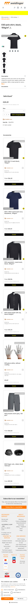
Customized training (7, 552)
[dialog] (14, 591)
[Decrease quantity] (4, 114)
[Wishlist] (18, 7)
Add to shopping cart (18, 114)
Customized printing (8, 158)
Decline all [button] (20, 598)
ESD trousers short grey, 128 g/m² (13, 414)
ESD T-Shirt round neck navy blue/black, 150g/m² (13, 212)
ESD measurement (21, 544)
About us (21, 519)
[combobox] (24, 579)
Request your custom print (9, 36)
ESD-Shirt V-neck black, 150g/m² (12, 162)
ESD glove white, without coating (12, 363)
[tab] (13, 80)
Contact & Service (7, 540)
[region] (14, 53)
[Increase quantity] (8, 114)
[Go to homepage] (14, 3)
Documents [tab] (4, 86)
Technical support (7, 550)
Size (4, 108)
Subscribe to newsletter (14, 507)
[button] (14, 602)
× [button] (26, 579)
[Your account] (21, 7)
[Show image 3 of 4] (15, 51)
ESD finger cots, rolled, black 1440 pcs (13, 464)
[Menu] (3, 7)
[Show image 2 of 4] (12, 51)
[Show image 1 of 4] (10, 51)
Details (14, 184)
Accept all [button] (7, 598)
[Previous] (2, 313)
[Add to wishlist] (23, 168)
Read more (13, 586)
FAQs (21, 530)
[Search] (14, 7)
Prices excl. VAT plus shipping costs (11, 104)
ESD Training (21, 539)
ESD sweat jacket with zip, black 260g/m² (12, 313)
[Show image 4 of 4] (18, 51)
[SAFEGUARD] (14, 96)
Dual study (21, 525)
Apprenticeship (20, 523)
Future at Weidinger (21, 521)
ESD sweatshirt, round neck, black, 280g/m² (13, 263)
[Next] (26, 313)
